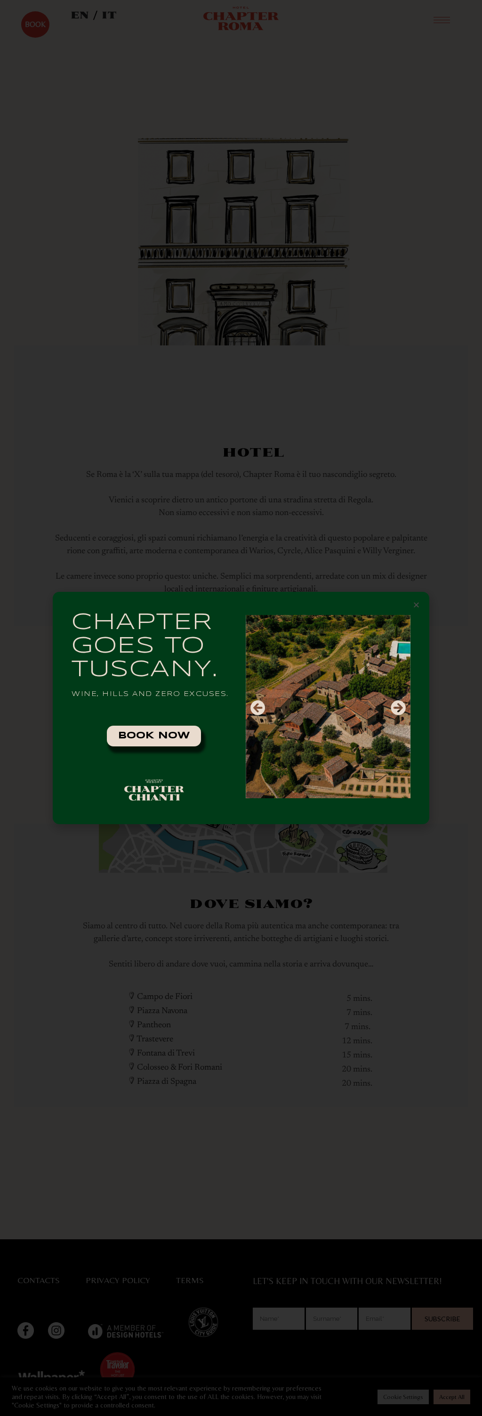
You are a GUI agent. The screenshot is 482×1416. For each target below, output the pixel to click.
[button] (416, 604)
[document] (241, 708)
